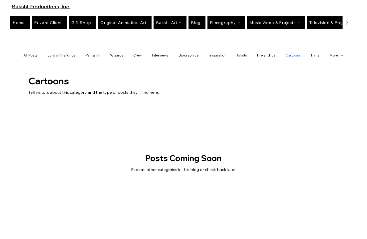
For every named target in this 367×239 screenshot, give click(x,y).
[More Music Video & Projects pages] (298, 22)
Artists (241, 55)
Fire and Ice (266, 55)
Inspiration (217, 55)
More (333, 55)
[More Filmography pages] (238, 22)
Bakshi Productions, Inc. (41, 7)
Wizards (116, 55)
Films (315, 55)
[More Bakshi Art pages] (180, 22)
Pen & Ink (92, 55)
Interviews (160, 55)
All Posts (30, 55)
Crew (137, 55)
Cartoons (293, 55)
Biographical (189, 55)
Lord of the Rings (61, 55)
